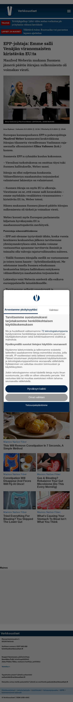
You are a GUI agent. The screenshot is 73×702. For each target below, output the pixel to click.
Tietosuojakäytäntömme (36, 405)
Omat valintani (36, 397)
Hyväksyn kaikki (36, 388)
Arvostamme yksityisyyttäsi (21, 309)
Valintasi (53, 309)
